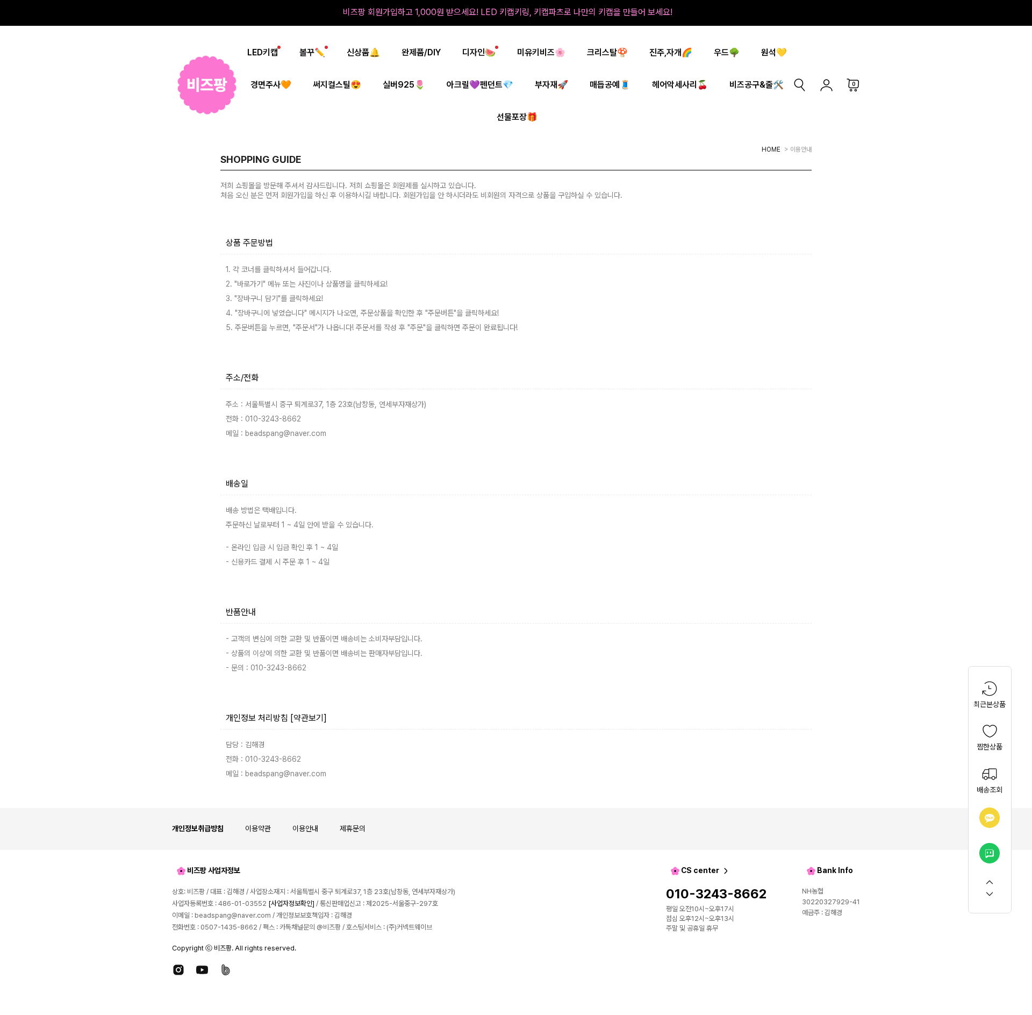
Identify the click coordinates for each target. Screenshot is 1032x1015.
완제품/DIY (421, 52)
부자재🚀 (551, 85)
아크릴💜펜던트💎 (480, 85)
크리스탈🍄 (607, 52)
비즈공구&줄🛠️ (756, 85)
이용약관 (258, 828)
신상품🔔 (363, 52)
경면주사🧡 (270, 85)
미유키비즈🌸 (541, 52)
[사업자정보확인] (291, 903)
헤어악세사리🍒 (680, 85)
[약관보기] (308, 718)
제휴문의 (353, 828)
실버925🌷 (404, 85)
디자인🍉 (479, 52)
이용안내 (305, 828)
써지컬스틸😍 (337, 85)
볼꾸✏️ (312, 52)
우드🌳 (727, 52)
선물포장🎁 (517, 117)
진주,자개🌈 (670, 52)
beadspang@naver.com (233, 915)
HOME (771, 149)
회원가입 (293, 195)
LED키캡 (262, 52)
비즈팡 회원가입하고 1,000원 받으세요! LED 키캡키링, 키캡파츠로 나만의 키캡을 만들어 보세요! (507, 12)
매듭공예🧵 (610, 85)
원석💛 (774, 52)
